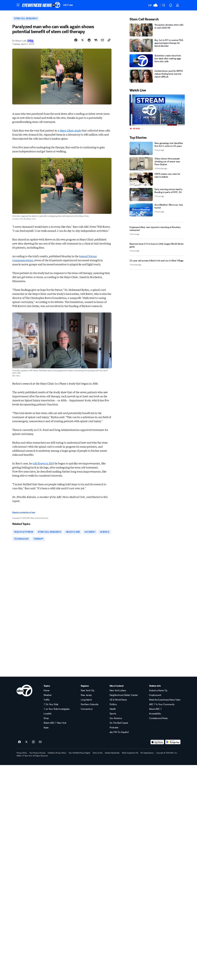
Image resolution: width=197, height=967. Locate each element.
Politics (113, 704)
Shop (46, 718)
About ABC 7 (155, 709)
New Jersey (86, 695)
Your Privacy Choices (37, 753)
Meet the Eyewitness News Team (164, 700)
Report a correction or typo (23, 512)
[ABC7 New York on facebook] (19, 742)
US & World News (118, 700)
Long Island (86, 700)
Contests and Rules (158, 718)
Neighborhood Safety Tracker (124, 695)
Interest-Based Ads (112, 753)
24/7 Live (68, 5)
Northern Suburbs (89, 704)
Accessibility (155, 714)
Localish (47, 714)
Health (113, 709)
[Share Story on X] (82, 40)
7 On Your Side (51, 704)
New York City (87, 690)
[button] (18, 5)
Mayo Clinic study (70, 130)
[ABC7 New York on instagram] (33, 742)
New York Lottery (118, 690)
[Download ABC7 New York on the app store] (157, 742)
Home (46, 690)
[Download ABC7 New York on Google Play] (172, 742)
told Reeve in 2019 (43, 463)
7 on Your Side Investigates (56, 709)
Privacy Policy (22, 753)
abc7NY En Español (119, 732)
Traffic (47, 700)
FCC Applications (147, 753)
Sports (113, 714)
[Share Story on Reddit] (89, 40)
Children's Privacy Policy (57, 753)
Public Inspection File (130, 753)
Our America (116, 718)
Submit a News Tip (158, 690)
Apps (46, 727)
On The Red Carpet (119, 723)
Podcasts (114, 727)
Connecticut (86, 709)
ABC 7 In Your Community (162, 704)
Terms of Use (98, 753)
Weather (48, 695)
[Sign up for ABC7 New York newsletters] (40, 742)
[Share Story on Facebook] (75, 40)
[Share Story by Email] (102, 40)
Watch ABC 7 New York (55, 723)
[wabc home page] (24, 690)
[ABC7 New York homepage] (41, 5)
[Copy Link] (109, 40)
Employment (155, 695)
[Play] (157, 110)
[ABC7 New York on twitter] (26, 742)
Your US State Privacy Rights (79, 753)
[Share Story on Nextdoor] (95, 40)
